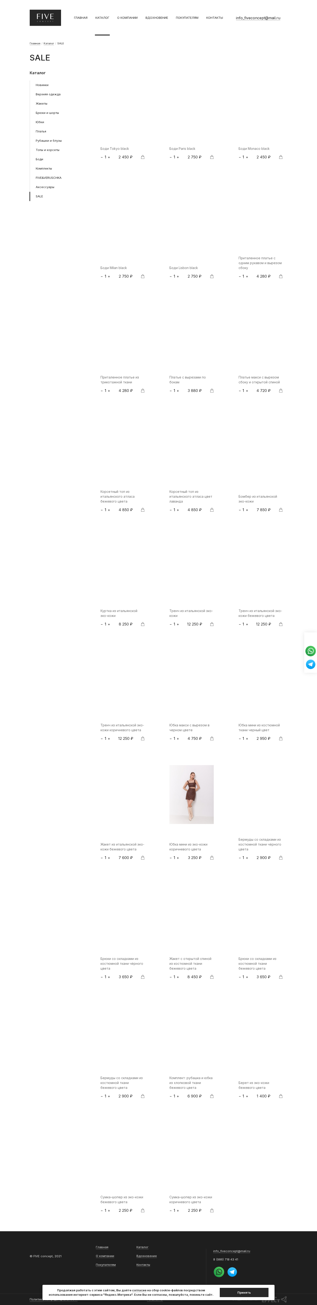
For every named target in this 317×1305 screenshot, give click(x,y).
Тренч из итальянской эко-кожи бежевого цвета (260, 613)
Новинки (42, 85)
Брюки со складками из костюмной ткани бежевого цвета (257, 963)
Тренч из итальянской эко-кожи (191, 613)
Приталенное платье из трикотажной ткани (119, 379)
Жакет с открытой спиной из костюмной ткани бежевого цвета (190, 963)
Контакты (214, 17)
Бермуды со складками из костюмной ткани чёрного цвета (260, 844)
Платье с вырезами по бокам (187, 379)
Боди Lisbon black (183, 268)
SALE (39, 196)
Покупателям (187, 17)
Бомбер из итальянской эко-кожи (258, 498)
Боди (39, 159)
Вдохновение (157, 17)
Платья (41, 131)
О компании (127, 17)
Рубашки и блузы (49, 140)
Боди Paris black (182, 149)
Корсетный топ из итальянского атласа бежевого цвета (117, 496)
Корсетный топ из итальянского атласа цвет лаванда (190, 496)
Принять (244, 1292)
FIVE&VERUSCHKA (48, 178)
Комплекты (44, 168)
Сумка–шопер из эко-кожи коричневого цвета (190, 1199)
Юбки (40, 122)
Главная (80, 17)
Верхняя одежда (48, 94)
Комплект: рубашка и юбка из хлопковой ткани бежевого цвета (191, 1083)
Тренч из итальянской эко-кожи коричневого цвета (122, 727)
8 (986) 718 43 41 (225, 1259)
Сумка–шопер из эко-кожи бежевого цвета (121, 1199)
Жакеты (41, 103)
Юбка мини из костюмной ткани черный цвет (259, 727)
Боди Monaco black (254, 149)
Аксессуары (45, 187)
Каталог (102, 17)
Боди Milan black (113, 268)
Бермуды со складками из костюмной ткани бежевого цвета (121, 1083)
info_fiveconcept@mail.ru (258, 18)
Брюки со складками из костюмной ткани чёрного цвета (121, 963)
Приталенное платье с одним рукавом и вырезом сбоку (260, 263)
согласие (139, 1290)
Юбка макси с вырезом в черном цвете (189, 727)
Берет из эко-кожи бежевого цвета (254, 1085)
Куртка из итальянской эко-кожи (118, 613)
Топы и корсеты (47, 150)
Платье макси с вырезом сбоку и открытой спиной (259, 379)
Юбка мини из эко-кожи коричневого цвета (188, 846)
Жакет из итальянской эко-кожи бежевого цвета (122, 846)
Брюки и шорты (47, 113)
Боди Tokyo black (114, 149)
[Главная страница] (45, 18)
